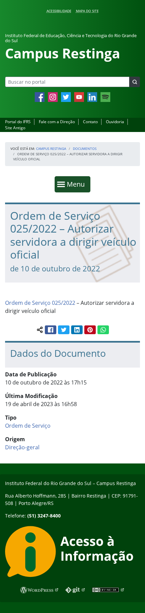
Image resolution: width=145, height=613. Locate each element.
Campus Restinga (51, 148)
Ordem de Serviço (28, 425)
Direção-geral (22, 447)
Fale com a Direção (57, 122)
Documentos (84, 148)
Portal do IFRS (18, 122)
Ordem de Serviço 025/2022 (40, 302)
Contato (90, 122)
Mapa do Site (87, 10)
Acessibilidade (59, 10)
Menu (77, 184)
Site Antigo (15, 128)
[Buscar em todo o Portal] (134, 82)
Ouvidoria (115, 122)
